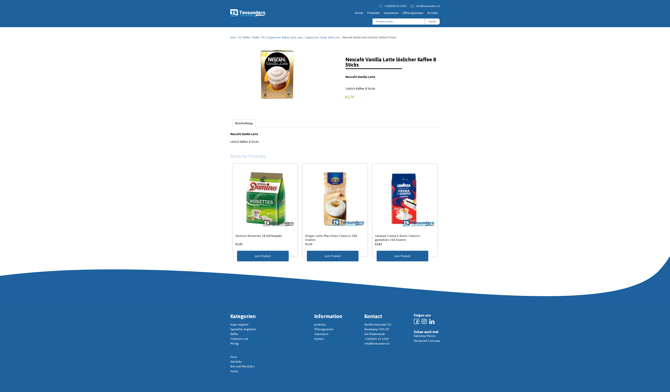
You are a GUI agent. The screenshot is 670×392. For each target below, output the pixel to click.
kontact (319, 338)
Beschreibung (243, 123)
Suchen (432, 21)
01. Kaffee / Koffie (249, 37)
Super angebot (239, 324)
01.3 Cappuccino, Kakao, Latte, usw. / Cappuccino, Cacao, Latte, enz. (301, 37)
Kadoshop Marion (425, 335)
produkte (320, 324)
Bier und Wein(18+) (242, 366)
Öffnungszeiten (413, 13)
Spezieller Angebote (243, 329)
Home (359, 13)
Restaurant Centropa (427, 340)
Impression (391, 13)
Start (233, 37)
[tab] (243, 123)
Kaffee (234, 334)
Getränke (236, 361)
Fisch (233, 357)
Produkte (373, 13)
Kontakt (432, 13)
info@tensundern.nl (428, 6)
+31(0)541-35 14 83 (395, 6)
